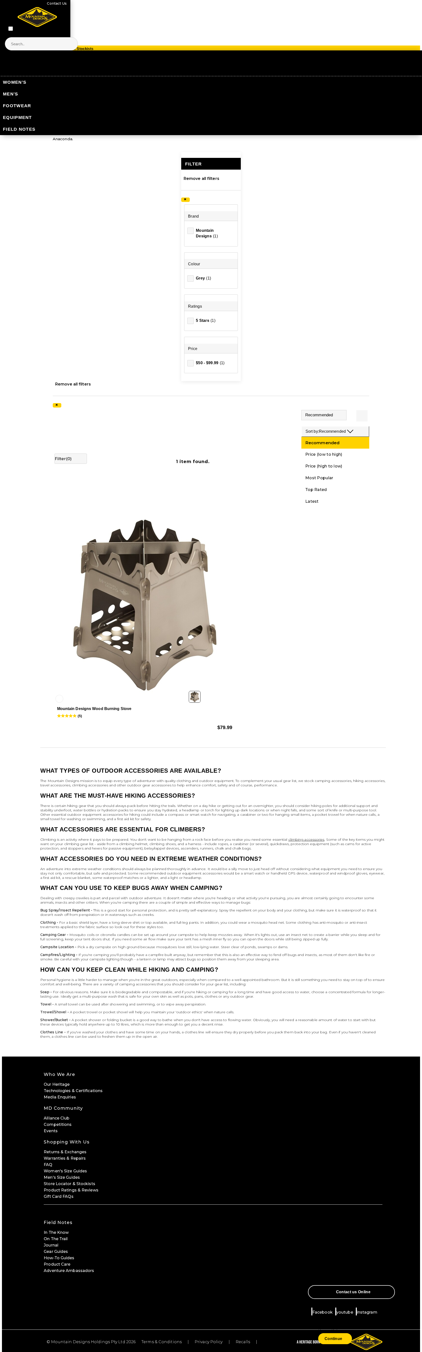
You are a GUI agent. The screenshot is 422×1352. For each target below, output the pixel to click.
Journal (51, 1245)
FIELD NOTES (19, 129)
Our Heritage (57, 1084)
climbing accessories (306, 839)
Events (51, 1131)
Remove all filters (201, 178)
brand (193, 216)
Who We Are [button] (59, 1074)
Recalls (243, 1342)
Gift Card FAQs (58, 1196)
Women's (14, 82)
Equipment (17, 117)
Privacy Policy (208, 1342)
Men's (10, 94)
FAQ (48, 1164)
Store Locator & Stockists (69, 1183)
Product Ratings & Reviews (71, 1190)
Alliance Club (56, 1118)
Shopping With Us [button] (66, 1142)
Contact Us (57, 3)
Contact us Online (353, 1292)
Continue (333, 1339)
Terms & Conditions (161, 1342)
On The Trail (56, 1238)
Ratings (195, 306)
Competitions (58, 1124)
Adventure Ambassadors (69, 1270)
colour (194, 264)
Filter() (63, 458)
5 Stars (205, 320)
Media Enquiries (60, 1097)
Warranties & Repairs (65, 1158)
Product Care (57, 1264)
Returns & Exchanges (65, 1152)
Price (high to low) (323, 466)
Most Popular (319, 478)
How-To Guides (59, 1258)
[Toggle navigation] (10, 28)
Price (193, 349)
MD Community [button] (63, 1108)
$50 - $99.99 (210, 363)
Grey (203, 278)
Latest (312, 501)
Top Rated (316, 489)
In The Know (56, 1232)
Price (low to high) (323, 454)
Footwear (17, 105)
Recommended (322, 442)
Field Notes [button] (58, 1222)
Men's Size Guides (62, 1177)
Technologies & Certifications (73, 1090)
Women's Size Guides (65, 1171)
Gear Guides (56, 1251)
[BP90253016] (59, 699)
